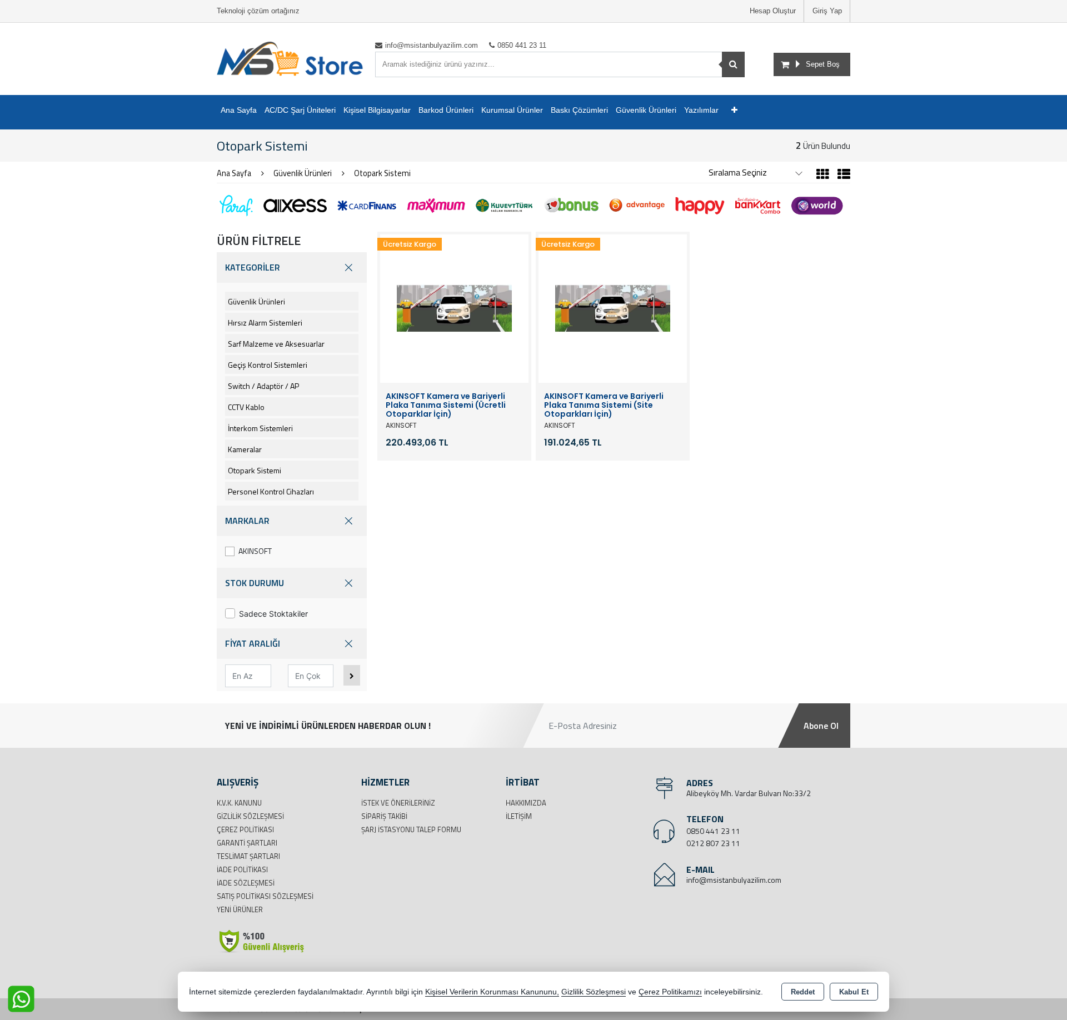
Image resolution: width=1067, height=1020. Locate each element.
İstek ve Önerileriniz (398, 802)
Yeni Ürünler (240, 909)
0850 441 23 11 (713, 831)
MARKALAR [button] (247, 520)
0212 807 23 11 (713, 843)
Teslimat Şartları (248, 856)
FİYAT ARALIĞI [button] (252, 643)
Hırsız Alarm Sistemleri (265, 322)
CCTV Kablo (246, 407)
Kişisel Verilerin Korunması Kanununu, (492, 992)
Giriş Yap (827, 11)
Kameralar (245, 449)
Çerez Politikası (245, 829)
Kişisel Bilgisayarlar (377, 110)
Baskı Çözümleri (579, 110)
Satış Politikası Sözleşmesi (265, 896)
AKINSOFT (255, 551)
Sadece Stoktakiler (273, 613)
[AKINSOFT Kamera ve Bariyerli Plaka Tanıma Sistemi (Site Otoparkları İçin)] (612, 307)
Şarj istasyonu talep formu (411, 829)
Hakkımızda (526, 802)
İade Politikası (242, 869)
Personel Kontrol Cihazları (271, 491)
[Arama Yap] (733, 64)
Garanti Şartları (247, 842)
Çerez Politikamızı (670, 992)
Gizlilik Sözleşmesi (250, 816)
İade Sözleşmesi (246, 882)
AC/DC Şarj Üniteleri (300, 110)
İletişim (519, 816)
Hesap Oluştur (773, 11)
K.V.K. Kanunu (239, 802)
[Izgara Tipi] (822, 175)
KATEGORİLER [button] (252, 267)
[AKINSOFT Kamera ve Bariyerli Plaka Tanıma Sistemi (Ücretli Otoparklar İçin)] (454, 307)
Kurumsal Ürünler (512, 110)
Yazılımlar (701, 110)
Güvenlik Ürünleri (646, 110)
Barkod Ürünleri (445, 110)
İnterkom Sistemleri (260, 428)
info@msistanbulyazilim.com (733, 880)
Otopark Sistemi (254, 470)
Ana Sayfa (239, 110)
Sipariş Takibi (384, 816)
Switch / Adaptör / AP (263, 386)
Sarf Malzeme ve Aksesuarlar (276, 343)
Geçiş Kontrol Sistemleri (267, 365)
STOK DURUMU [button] (254, 582)
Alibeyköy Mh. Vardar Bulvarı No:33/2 (748, 793)
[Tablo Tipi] (841, 175)
